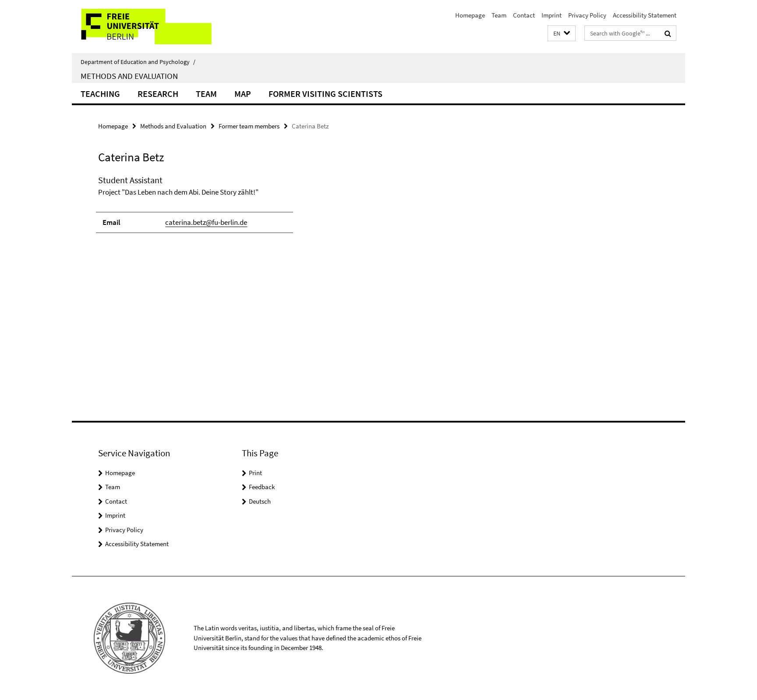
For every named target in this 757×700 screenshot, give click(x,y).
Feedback (262, 487)
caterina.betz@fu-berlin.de (206, 222)
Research (158, 93)
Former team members (249, 126)
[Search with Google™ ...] (668, 33)
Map (242, 93)
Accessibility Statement (644, 15)
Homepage (470, 15)
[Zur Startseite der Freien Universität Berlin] (145, 26)
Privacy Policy (587, 15)
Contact (524, 15)
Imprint (551, 15)
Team (499, 15)
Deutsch (260, 501)
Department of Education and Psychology (138, 62)
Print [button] (255, 473)
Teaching (100, 93)
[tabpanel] (259, 208)
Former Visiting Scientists (325, 93)
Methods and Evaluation (129, 76)
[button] (562, 33)
